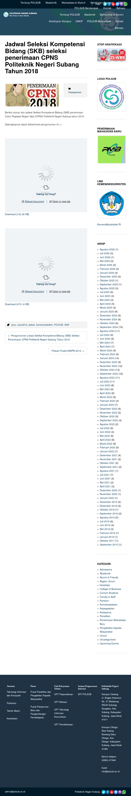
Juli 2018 (105, 521)
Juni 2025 (105, 296)
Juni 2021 (105, 478)
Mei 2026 (105, 261)
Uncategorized (107, 639)
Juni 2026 (105, 257)
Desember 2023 (108, 362)
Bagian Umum (107, 581)
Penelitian (105, 616)
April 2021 (105, 486)
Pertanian (11, 703)
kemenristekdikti (44, 324)
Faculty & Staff (107, 596)
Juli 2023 (105, 381)
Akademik (89, 14)
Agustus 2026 (107, 249)
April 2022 (105, 439)
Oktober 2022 (107, 416)
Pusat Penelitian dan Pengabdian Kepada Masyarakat (41, 695)
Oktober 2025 (107, 280)
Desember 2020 (108, 490)
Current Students (109, 593)
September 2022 (109, 420)
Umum (103, 635)
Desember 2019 (108, 502)
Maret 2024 (106, 350)
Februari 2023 (107, 400)
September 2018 (109, 513)
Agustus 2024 (107, 331)
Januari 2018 (107, 537)
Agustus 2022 (107, 424)
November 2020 (108, 494)
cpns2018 (22, 324)
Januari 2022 (107, 451)
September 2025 (109, 284)
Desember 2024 (108, 315)
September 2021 (109, 467)
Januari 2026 (107, 272)
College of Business (110, 589)
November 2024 (108, 319)
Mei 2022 (105, 435)
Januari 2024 (107, 358)
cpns (13, 324)
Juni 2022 (105, 432)
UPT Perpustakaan (63, 694)
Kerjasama (105, 612)
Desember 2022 (108, 408)
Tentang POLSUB (70, 14)
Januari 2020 (107, 498)
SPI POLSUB (84, 694)
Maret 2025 (106, 307)
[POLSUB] (21, 16)
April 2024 (105, 346)
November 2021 (108, 459)
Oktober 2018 (107, 509)
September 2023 (109, 373)
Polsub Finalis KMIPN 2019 (68, 350)
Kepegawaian (75, 92)
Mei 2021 (105, 482)
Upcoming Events (109, 643)
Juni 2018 (105, 525)
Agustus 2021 (107, 470)
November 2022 (108, 412)
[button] (33, 201)
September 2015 (109, 544)
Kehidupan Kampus (60, 21)
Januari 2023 (107, 404)
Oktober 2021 (107, 463)
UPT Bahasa (60, 701)
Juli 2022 (105, 428)
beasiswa (105, 585)
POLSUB (58, 324)
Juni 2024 (105, 338)
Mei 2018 (105, 529)
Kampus (104, 600)
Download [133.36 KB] (17, 214)
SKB (66, 324)
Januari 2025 (107, 311)
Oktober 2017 (107, 540)
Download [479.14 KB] (17, 304)
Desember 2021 (108, 455)
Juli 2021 (105, 474)
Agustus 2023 (107, 377)
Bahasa (119, 28)
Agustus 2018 (107, 517)
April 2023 (105, 393)
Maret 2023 (106, 397)
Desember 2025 (108, 276)
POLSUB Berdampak (99, 21)
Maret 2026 (106, 265)
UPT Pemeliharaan (63, 724)
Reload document (34, 201)
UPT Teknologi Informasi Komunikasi (61, 713)
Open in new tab (61, 201)
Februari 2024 (107, 354)
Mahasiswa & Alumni (111, 14)
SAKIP (79, 21)
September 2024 (109, 327)
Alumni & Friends (109, 577)
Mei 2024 (105, 342)
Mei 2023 (105, 389)
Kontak (119, 21)
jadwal (31, 324)
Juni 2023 (105, 385)
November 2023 (108, 366)
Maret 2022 (106, 443)
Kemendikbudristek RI (109, 224)
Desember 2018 (108, 505)
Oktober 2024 (107, 323)
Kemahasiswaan (109, 604)
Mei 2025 (105, 300)
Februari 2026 (107, 268)
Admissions (106, 569)
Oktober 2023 (107, 369)
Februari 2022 (107, 447)
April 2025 (105, 303)
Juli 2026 (105, 253)
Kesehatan (12, 718)
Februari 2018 (107, 533)
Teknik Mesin (13, 710)
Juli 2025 (105, 292)
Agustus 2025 (107, 288)
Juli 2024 (105, 335)
